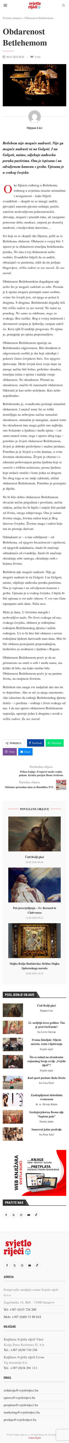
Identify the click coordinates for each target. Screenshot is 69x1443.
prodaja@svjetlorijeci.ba (20, 1419)
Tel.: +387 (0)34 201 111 (20, 1368)
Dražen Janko (47, 1121)
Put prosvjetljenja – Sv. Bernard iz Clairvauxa (34, 910)
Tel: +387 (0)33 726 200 (20, 1309)
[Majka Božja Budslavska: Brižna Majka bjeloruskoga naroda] (34, 940)
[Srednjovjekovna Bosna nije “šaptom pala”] (13, 1117)
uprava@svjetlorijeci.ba (19, 1397)
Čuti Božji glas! (34, 857)
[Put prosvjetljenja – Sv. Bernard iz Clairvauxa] (34, 885)
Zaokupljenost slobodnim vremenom (46, 1097)
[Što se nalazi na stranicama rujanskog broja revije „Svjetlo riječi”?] (13, 1062)
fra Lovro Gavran (46, 1032)
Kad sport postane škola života (46, 1078)
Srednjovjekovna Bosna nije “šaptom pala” (46, 1114)
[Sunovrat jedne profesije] (13, 1134)
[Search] (63, 6)
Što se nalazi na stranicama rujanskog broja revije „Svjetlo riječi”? (46, 1061)
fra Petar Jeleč (46, 1134)
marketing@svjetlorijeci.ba (22, 1412)
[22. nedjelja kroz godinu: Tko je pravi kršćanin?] (13, 1027)
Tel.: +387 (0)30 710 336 (20, 1350)
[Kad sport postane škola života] (13, 1082)
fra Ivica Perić (46, 1083)
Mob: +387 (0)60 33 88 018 (22, 1316)
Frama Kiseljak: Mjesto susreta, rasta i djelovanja (46, 1042)
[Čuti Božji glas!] (34, 834)
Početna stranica (12, 18)
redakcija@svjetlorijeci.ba (21, 1390)
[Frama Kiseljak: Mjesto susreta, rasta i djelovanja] (13, 1044)
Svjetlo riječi (46, 1049)
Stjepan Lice (34, 128)
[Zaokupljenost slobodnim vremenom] (13, 1100)
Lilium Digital (35, 1437)
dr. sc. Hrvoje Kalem (46, 1104)
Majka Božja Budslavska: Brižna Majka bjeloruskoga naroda (34, 965)
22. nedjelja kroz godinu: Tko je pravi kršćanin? (46, 1025)
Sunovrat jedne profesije (46, 1129)
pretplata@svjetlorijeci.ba (21, 1405)
